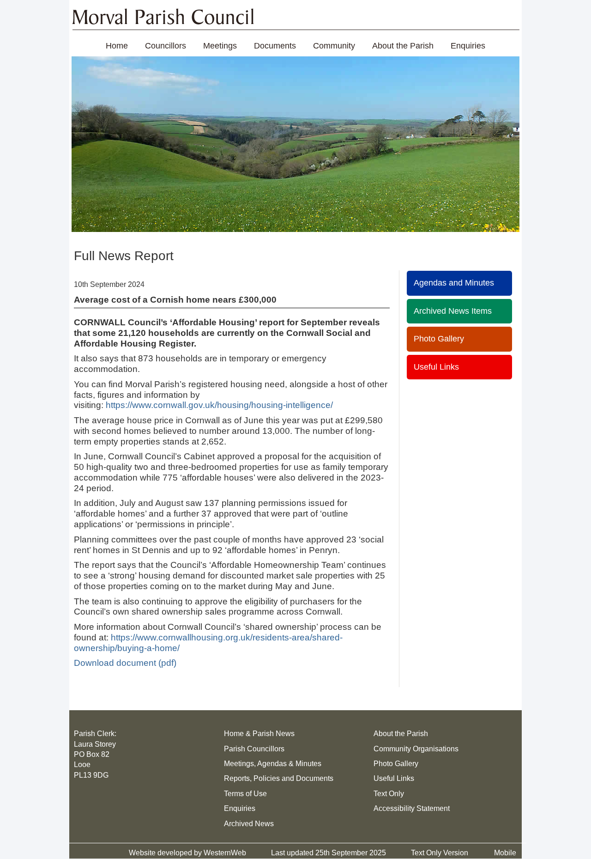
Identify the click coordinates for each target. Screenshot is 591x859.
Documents (275, 45)
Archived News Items (453, 311)
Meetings (220, 45)
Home (117, 45)
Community (334, 45)
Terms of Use (245, 794)
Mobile (505, 853)
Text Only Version (439, 853)
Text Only (389, 794)
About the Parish (403, 45)
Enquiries (468, 45)
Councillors (165, 45)
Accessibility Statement (412, 808)
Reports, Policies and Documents (278, 778)
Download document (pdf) (125, 663)
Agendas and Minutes (454, 282)
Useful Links (436, 367)
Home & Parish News (259, 733)
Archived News (249, 824)
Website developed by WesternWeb (187, 853)
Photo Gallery (439, 338)
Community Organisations (416, 749)
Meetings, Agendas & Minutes (272, 764)
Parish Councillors (254, 749)
